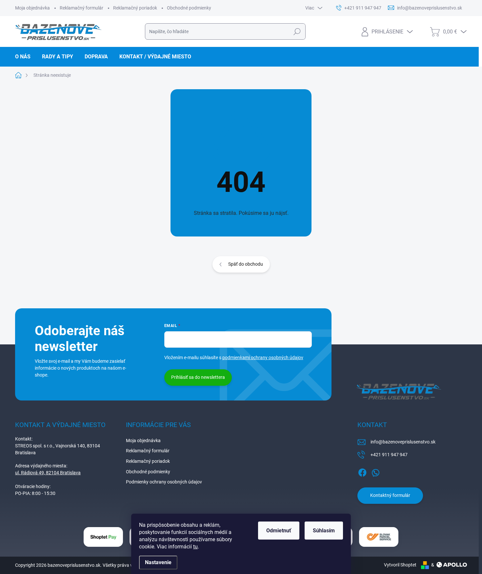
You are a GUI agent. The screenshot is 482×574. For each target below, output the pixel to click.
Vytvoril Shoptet (400, 564)
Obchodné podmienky (189, 7)
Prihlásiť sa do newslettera (198, 377)
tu (195, 546)
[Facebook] (362, 471)
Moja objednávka (32, 7)
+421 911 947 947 (389, 454)
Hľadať (297, 31)
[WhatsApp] (375, 471)
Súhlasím (324, 530)
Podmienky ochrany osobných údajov (164, 481)
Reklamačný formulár (81, 7)
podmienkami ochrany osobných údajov (262, 357)
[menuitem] (25, 57)
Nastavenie (158, 562)
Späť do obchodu (245, 264)
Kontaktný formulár (390, 495)
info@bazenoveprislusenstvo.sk (403, 441)
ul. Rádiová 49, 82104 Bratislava (48, 472)
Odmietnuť (278, 530)
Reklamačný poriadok (135, 7)
